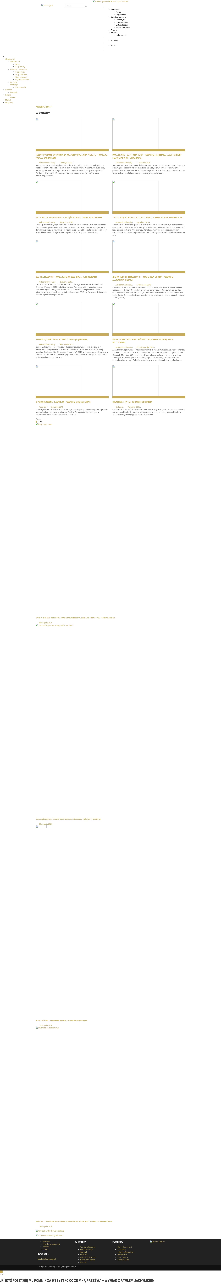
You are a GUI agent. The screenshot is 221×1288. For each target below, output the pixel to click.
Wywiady (39, 150)
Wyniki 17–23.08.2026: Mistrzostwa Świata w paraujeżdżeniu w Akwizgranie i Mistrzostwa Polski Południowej (75, 618)
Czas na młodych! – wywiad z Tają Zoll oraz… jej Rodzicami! (66, 277)
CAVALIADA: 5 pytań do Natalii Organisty (132, 402)
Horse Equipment (125, 1247)
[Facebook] (39, 1269)
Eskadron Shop (86, 1249)
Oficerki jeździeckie (88, 1257)
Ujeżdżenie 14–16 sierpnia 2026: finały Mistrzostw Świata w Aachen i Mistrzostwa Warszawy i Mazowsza (74, 1221)
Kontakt (46, 1246)
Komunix (83, 1254)
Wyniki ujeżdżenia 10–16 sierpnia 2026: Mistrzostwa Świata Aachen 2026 (61, 1020)
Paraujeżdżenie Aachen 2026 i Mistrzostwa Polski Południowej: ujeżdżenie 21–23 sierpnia (68, 819)
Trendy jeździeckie (87, 1247)
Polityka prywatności (51, 1244)
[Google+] (41, 1269)
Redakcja (42, 407)
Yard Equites (123, 1257)
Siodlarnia (122, 1249)
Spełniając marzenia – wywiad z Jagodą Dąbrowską (61, 339)
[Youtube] (49, 1269)
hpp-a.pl (83, 1252)
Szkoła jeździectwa (125, 1252)
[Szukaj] (86, 6)
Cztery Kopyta (123, 1259)
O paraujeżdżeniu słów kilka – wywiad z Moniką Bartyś (63, 402)
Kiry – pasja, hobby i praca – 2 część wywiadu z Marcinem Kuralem (69, 217)
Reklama (46, 1241)
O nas (45, 1249)
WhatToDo (122, 1254)
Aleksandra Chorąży (47, 162)
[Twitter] (46, 1269)
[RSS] (44, 1269)
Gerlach (83, 1262)
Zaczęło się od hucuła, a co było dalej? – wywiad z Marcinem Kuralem (147, 217)
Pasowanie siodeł (87, 1259)
